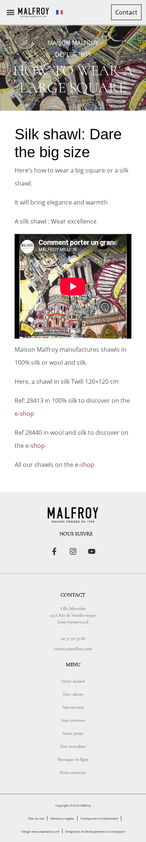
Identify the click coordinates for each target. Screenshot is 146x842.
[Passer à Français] (59, 12)
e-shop (24, 413)
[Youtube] (91, 551)
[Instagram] (73, 551)
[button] (10, 12)
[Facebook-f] (54, 551)
